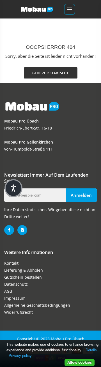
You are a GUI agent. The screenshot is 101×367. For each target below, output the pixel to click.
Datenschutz (16, 284)
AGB (8, 291)
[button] (13, 188)
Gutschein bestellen (23, 277)
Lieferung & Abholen (23, 270)
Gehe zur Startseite (50, 73)
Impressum (15, 298)
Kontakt (11, 263)
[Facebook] (9, 230)
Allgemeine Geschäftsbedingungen (37, 305)
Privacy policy (20, 356)
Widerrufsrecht (18, 312)
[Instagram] (22, 230)
